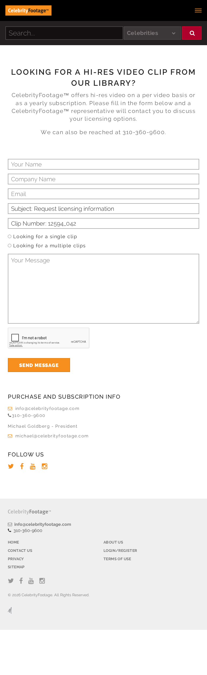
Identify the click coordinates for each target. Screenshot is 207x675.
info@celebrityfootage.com (47, 408)
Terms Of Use (117, 559)
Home (13, 542)
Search (192, 33)
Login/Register (120, 550)
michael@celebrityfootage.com (52, 435)
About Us (113, 542)
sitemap (16, 567)
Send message (39, 365)
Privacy (16, 559)
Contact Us (20, 550)
